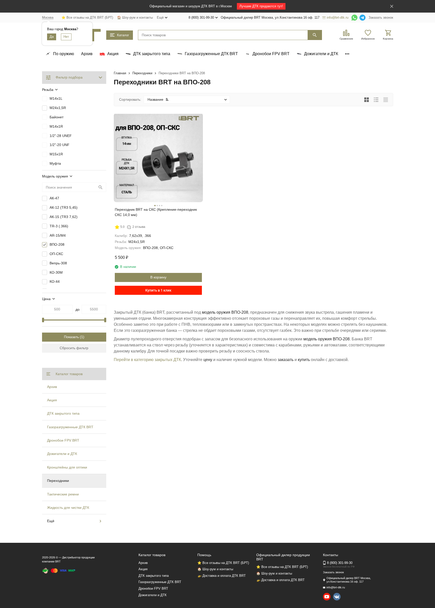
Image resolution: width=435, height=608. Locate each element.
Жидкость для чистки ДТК (68, 508)
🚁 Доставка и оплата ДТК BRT (221, 576)
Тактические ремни (63, 494)
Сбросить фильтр (74, 348)
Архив (87, 54)
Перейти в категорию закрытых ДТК (147, 359)
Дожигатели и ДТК (62, 454)
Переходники (142, 73)
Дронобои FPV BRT (63, 440)
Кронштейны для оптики (67, 467)
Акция (52, 400)
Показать (71, 337)
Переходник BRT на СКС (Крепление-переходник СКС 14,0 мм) (156, 212)
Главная (120, 73)
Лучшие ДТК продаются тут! (261, 6)
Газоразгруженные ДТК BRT (70, 427)
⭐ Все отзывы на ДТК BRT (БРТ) (87, 17)
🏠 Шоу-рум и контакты (135, 17)
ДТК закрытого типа (63, 413)
